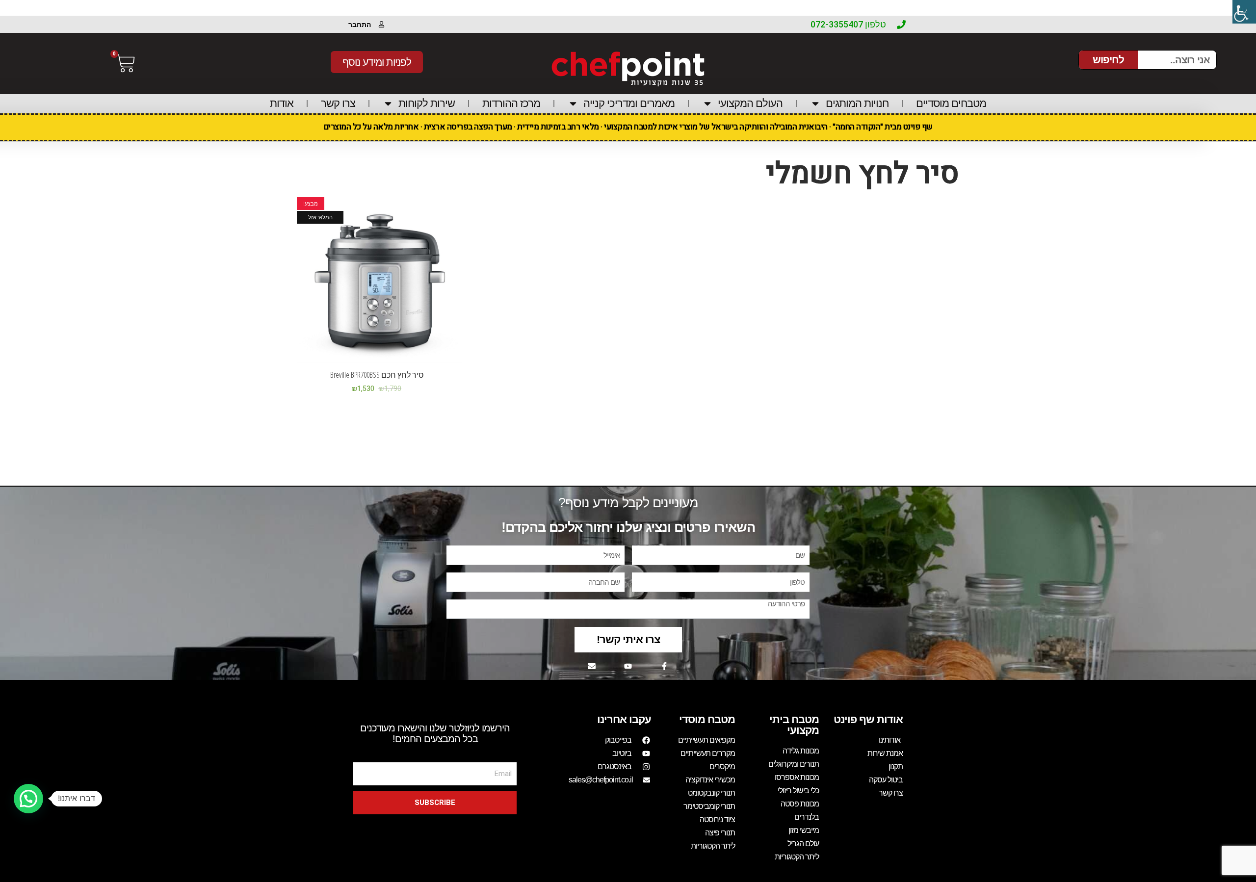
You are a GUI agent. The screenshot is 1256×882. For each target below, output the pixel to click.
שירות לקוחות (426, 103)
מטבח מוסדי (707, 719)
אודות (281, 103)
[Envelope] (592, 666)
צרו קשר (338, 103)
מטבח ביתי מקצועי (794, 724)
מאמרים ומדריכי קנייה (629, 103)
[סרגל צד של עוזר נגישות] (1244, 12)
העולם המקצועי (750, 103)
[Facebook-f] (664, 666)
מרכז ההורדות (511, 103)
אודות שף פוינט (868, 719)
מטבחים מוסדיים (951, 103)
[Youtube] (628, 666)
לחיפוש (1108, 59)
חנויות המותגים (857, 103)
